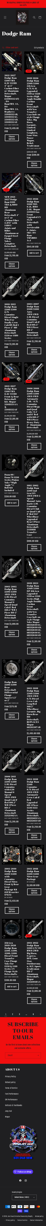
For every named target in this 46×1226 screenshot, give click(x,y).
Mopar (7, 1117)
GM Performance (11, 1100)
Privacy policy (10, 1220)
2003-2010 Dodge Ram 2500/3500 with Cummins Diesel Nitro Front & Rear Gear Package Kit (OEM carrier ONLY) (11, 881)
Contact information (36, 1220)
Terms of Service (11, 1088)
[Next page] (40, 1014)
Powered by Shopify (27, 1216)
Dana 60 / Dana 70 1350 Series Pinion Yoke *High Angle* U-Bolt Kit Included (11, 483)
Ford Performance (12, 1094)
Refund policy (10, 1082)
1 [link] (5, 1014)
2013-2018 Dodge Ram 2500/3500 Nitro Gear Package (33, 873)
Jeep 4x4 (8, 1111)
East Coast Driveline (14, 1216)
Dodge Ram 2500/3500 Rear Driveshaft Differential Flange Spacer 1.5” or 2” (11, 691)
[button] (5, 17)
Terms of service (22, 1220)
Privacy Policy (10, 1076)
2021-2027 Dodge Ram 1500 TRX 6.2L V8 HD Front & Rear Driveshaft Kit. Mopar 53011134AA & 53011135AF (11, 398)
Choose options (12, 138)
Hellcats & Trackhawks (13, 1105)
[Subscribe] (38, 1055)
